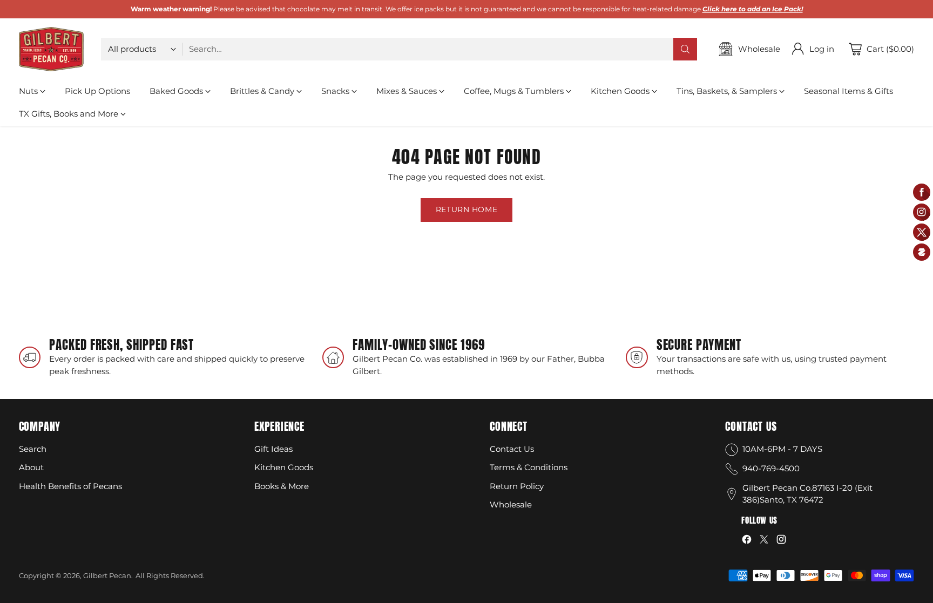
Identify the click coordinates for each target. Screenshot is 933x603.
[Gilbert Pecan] (51, 49)
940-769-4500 (771, 468)
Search (32, 449)
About (31, 467)
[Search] (685, 49)
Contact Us (512, 449)
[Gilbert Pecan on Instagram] (781, 541)
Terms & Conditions (528, 467)
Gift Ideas (273, 449)
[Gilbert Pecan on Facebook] (746, 541)
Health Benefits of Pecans (70, 486)
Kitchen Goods (283, 467)
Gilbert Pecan (107, 575)
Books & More (281, 486)
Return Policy (517, 486)
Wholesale (511, 504)
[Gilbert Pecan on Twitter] (764, 541)
